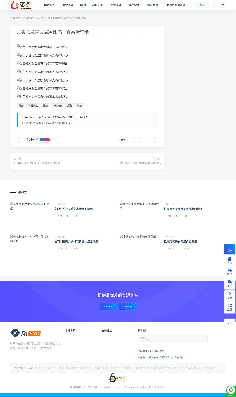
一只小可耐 (31, 139)
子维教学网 (85, 368)
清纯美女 (57, 106)
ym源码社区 (50, 368)
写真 (21, 106)
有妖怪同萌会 (117, 368)
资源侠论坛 (194, 368)
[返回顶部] (229, 323)
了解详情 (127, 307)
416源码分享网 (35, 368)
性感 (45, 106)
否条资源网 (28, 18)
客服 (229, 263)
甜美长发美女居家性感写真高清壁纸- (52, 123)
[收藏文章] (133, 140)
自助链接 (182, 368)
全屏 (229, 309)
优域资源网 (72, 368)
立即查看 (108, 307)
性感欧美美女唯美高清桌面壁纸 (183, 209)
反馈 (229, 298)
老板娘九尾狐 (154, 368)
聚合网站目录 (169, 368)
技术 (229, 286)
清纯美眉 (41, 18)
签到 (229, 250)
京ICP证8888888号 (155, 387)
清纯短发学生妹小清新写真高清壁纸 (140, 163)
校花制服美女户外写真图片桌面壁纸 (76, 241)
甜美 (69, 106)
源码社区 (130, 368)
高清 (79, 106)
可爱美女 (33, 106)
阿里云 (204, 368)
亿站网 (61, 368)
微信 (229, 274)
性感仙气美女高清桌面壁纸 (180, 241)
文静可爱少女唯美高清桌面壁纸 (73, 209)
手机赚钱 (96, 368)
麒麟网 (212, 368)
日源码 (106, 368)
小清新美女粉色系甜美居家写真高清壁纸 (37, 163)
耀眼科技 (141, 368)
